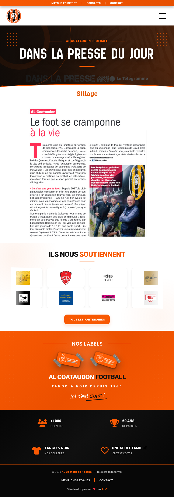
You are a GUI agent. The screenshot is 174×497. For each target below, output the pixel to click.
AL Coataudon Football (78, 471)
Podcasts (94, 3)
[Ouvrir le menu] (163, 15)
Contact (116, 3)
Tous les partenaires (87, 319)
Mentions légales (75, 480)
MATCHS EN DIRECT (64, 3)
